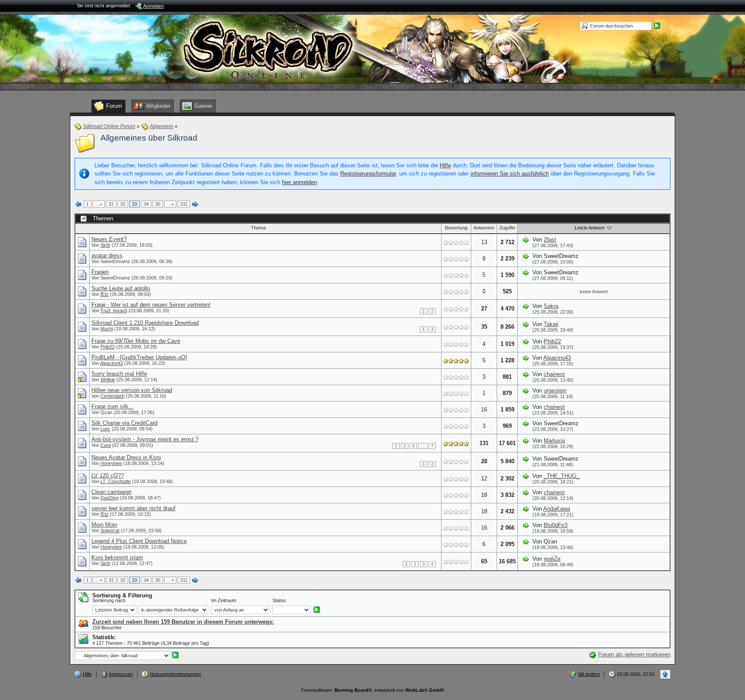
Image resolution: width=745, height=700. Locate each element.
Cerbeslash (112, 396)
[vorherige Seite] (78, 204)
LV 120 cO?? (107, 475)
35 (157, 204)
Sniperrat (109, 530)
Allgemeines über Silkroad (148, 137)
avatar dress (106, 255)
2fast (550, 239)
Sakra (551, 306)
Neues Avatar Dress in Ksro (126, 457)
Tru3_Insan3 (113, 310)
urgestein (555, 390)
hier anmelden (299, 182)
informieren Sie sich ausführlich (509, 173)
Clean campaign (111, 492)
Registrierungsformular (368, 173)
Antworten (484, 227)
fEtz (104, 294)
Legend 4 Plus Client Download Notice (139, 541)
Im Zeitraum (223, 600)
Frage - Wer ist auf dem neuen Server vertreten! (151, 304)
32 (122, 204)
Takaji (551, 324)
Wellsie (107, 379)
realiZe (552, 559)
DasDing (109, 497)
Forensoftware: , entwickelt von (372, 690)
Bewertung (456, 227)
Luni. (105, 428)
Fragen (100, 272)
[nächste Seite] (195, 204)
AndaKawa (556, 508)
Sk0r (105, 245)
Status (279, 600)
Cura (105, 445)
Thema (258, 227)
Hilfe (445, 165)
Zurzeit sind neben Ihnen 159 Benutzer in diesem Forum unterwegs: (183, 621)
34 (146, 204)
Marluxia (554, 440)
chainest (554, 374)
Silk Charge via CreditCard (124, 423)
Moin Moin (104, 524)
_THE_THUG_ (561, 476)
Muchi (106, 328)
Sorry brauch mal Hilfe (119, 373)
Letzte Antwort (590, 227)
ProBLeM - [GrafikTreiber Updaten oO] (139, 357)
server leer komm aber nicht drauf (133, 508)
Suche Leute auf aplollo (120, 288)
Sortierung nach (108, 600)
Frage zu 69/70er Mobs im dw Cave (135, 341)
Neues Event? (109, 239)
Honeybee (111, 463)
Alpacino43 (111, 363)
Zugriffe (507, 227)
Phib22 (107, 346)
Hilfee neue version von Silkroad (131, 390)
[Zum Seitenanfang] (665, 674)
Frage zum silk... (112, 406)
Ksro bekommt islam (117, 557)
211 (184, 204)
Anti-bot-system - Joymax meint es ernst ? (144, 439)
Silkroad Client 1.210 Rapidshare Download (145, 323)
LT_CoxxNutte (115, 481)
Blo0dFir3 (555, 525)
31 (111, 204)
